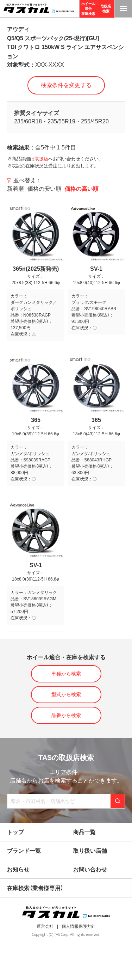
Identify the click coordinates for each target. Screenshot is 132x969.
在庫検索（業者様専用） (35, 888)
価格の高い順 (82, 189)
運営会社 (45, 926)
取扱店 (41, 158)
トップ (15, 832)
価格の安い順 (44, 189)
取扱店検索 (106, 8)
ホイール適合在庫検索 (88, 9)
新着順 (15, 189)
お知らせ (18, 869)
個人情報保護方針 (78, 926)
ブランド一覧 (24, 851)
